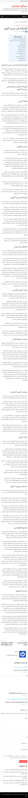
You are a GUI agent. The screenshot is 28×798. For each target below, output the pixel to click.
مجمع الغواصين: (21, 58)
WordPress (9, 794)
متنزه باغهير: (22, 44)
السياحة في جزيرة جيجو (20, 670)
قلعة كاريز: (22, 42)
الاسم (25, 737)
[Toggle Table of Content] (24, 37)
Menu (23, 16)
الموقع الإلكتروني (24, 749)
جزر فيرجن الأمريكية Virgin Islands (18, 693)
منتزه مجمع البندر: (21, 51)
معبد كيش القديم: (21, 49)
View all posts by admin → (12, 655)
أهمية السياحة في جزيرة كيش (18, 38)
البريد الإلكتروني (23, 743)
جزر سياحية (18, 25)
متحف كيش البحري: (21, 53)
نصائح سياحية (19, 6)
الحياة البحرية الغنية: (21, 45)
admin (23, 31)
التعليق (25, 718)
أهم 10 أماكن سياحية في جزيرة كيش (17, 40)
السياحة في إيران (24, 25)
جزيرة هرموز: (21, 60)
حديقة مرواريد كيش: (20, 56)
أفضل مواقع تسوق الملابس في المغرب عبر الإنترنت (14, 780)
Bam (26, 796)
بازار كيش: (22, 54)
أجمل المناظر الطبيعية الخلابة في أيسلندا (16, 702)
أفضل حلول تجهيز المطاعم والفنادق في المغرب (15, 769)
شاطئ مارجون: (21, 47)
